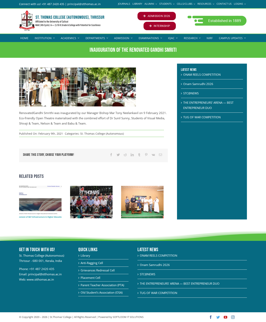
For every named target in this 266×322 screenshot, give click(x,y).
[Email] (160, 155)
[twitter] (218, 317)
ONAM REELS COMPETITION (202, 74)
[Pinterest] (146, 155)
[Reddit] (125, 155)
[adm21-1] (216, 17)
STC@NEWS (191, 93)
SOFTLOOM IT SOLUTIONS (128, 317)
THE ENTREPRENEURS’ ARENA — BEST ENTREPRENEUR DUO (179, 283)
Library (85, 255)
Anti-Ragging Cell (92, 263)
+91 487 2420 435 (41, 269)
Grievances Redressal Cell (98, 270)
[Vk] (153, 155)
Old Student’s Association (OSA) (101, 292)
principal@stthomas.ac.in (45, 274)
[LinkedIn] (132, 155)
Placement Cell (90, 278)
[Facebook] (111, 155)
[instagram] (233, 317)
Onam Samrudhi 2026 (198, 84)
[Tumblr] (139, 155)
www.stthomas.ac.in (40, 279)
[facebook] (210, 317)
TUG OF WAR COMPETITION (202, 117)
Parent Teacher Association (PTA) (102, 285)
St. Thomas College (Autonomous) (102, 133)
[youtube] (225, 317)
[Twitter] (118, 155)
